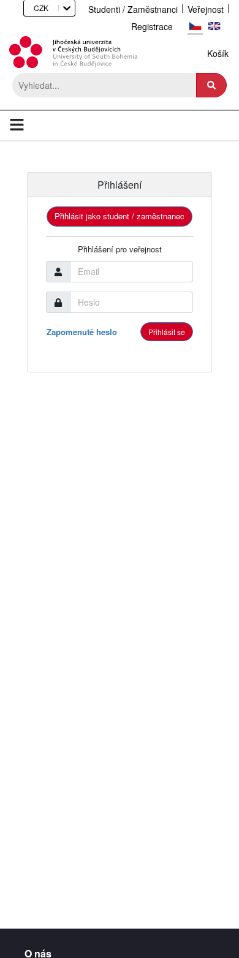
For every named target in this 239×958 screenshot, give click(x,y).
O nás (38, 951)
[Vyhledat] (211, 85)
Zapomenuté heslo (82, 332)
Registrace (152, 26)
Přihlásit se (166, 331)
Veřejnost (206, 9)
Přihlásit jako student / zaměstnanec (119, 216)
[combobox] (30, 7)
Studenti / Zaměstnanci (133, 9)
